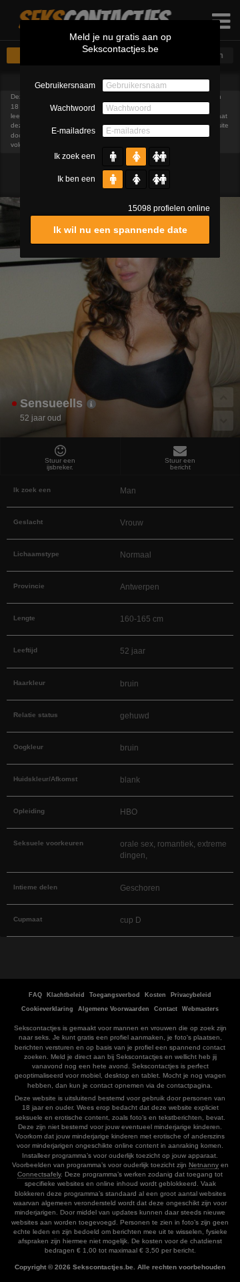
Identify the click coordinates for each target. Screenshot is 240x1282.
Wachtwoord (72, 108)
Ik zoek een (74, 156)
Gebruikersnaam (65, 85)
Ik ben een (76, 179)
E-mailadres (73, 131)
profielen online (169, 208)
